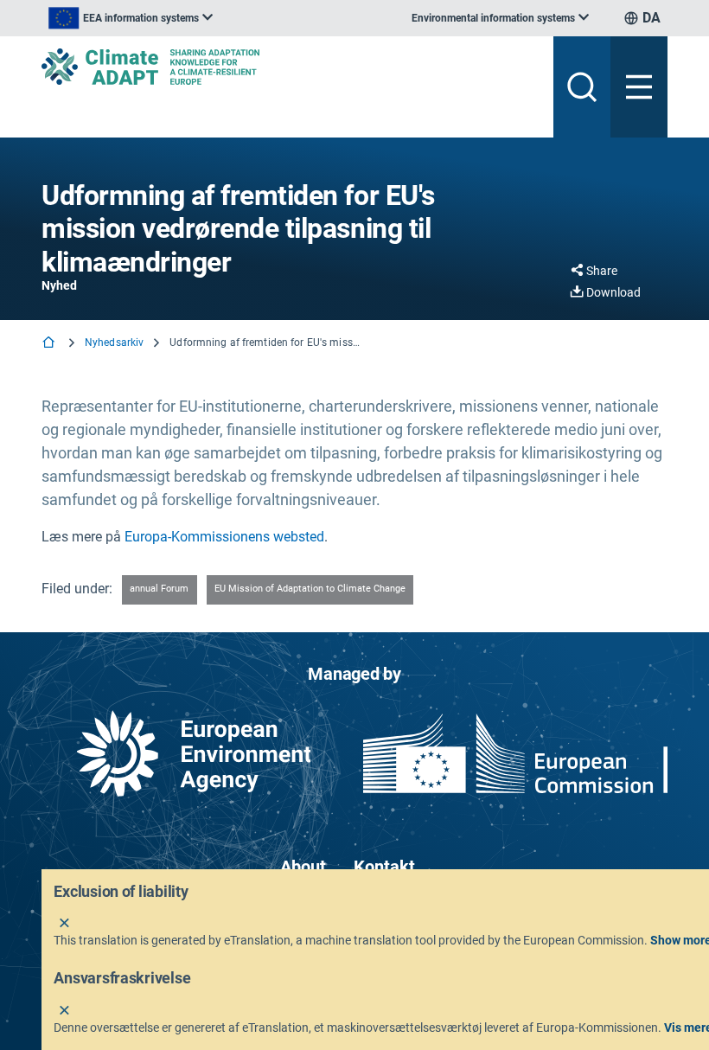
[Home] (50, 344)
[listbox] (131, 18)
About (303, 866)
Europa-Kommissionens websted (224, 536)
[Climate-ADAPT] (291, 66)
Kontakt (384, 866)
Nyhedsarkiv (114, 342)
